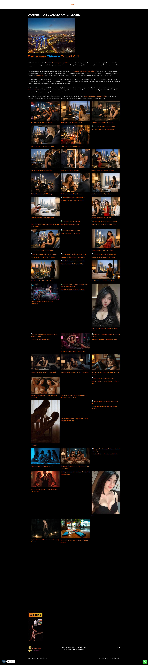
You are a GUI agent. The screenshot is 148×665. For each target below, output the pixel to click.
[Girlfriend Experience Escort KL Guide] (75, 182)
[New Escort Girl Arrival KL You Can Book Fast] (73, 254)
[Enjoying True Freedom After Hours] (45, 335)
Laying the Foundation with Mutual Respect (73, 351)
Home (63, 647)
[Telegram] (119, 647)
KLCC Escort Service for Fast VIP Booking (103, 129)
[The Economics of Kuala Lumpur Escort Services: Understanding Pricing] (75, 408)
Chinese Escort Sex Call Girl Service (34, 4)
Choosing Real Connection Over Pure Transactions (74, 372)
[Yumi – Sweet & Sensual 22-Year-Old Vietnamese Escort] (106, 305)
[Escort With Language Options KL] (71, 221)
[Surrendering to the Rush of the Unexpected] (45, 362)
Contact (79, 647)
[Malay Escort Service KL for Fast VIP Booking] (43, 254)
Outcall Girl (70, 56)
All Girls (68, 647)
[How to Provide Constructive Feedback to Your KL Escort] (103, 378)
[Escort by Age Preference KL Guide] (106, 206)
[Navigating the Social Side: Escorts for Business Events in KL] (45, 385)
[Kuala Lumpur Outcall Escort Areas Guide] (45, 269)
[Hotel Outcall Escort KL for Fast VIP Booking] (104, 221)
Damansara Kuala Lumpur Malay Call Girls (57, 63)
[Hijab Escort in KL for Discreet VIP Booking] (45, 134)
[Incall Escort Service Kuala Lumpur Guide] (106, 269)
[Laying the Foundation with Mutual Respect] (75, 341)
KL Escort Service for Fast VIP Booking (41, 194)
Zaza (93, 516)
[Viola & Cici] (45, 421)
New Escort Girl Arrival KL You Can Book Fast (73, 257)
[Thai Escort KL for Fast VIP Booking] (71, 230)
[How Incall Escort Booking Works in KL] (106, 182)
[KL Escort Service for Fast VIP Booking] (45, 182)
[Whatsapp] (117, 647)
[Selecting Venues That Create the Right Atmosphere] (45, 292)
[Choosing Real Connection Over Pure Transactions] (75, 362)
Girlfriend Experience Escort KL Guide (71, 194)
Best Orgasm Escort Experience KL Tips (72, 122)
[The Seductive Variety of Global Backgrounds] (106, 335)
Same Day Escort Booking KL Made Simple (42, 217)
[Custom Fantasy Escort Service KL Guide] (106, 158)
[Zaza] (106, 492)
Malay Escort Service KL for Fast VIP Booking (43, 257)
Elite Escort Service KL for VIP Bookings (41, 170)
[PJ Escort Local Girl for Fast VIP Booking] (106, 111)
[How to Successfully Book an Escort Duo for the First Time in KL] (45, 479)
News (69, 649)
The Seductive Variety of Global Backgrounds (104, 339)
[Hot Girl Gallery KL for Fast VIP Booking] (45, 111)
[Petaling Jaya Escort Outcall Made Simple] (104, 254)
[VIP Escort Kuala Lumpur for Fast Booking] (45, 238)
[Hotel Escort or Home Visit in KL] (75, 158)
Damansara (37, 56)
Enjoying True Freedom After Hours (40, 339)
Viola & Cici (34, 445)
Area (84, 647)
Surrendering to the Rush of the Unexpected (43, 372)
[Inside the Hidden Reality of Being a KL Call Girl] (106, 450)
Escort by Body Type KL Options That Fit (72, 201)
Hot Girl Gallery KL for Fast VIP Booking (41, 122)
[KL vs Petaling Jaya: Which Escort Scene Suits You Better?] (106, 362)
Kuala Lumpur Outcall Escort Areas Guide (42, 281)
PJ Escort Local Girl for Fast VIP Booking (102, 122)
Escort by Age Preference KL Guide (101, 217)
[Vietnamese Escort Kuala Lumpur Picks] (106, 238)
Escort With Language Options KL (70, 224)
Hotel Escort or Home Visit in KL (70, 170)
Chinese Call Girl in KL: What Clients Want (72, 146)
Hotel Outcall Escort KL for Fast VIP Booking (104, 224)
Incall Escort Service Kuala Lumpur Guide (103, 281)
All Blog (75, 649)
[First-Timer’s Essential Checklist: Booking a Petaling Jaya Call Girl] (75, 456)
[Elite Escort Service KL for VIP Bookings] (45, 158)
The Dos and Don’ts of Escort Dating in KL (42, 466)
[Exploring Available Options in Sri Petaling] (75, 286)
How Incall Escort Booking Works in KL (102, 194)
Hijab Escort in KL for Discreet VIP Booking (42, 146)
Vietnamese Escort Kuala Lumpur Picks (102, 250)
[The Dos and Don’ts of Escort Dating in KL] (45, 456)
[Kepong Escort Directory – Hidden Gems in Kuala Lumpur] (75, 528)
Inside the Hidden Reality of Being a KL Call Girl (104, 454)
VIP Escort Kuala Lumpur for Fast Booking (42, 250)
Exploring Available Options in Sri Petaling (72, 290)
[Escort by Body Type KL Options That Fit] (73, 198)
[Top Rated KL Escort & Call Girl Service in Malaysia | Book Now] (45, 528)
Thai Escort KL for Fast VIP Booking (70, 233)
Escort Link (81, 649)
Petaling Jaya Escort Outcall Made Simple (103, 257)
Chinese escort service (34, 90)
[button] (56, 4)
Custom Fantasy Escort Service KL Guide (103, 170)
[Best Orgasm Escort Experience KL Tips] (75, 111)
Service (74, 647)
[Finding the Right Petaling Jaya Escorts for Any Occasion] (106, 402)
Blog (65, 649)
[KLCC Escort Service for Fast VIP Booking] (103, 126)
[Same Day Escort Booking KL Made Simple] (45, 206)
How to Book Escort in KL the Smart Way (72, 264)
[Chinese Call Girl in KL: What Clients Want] (75, 134)
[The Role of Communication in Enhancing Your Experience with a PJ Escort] (75, 379)
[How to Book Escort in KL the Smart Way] (72, 261)
